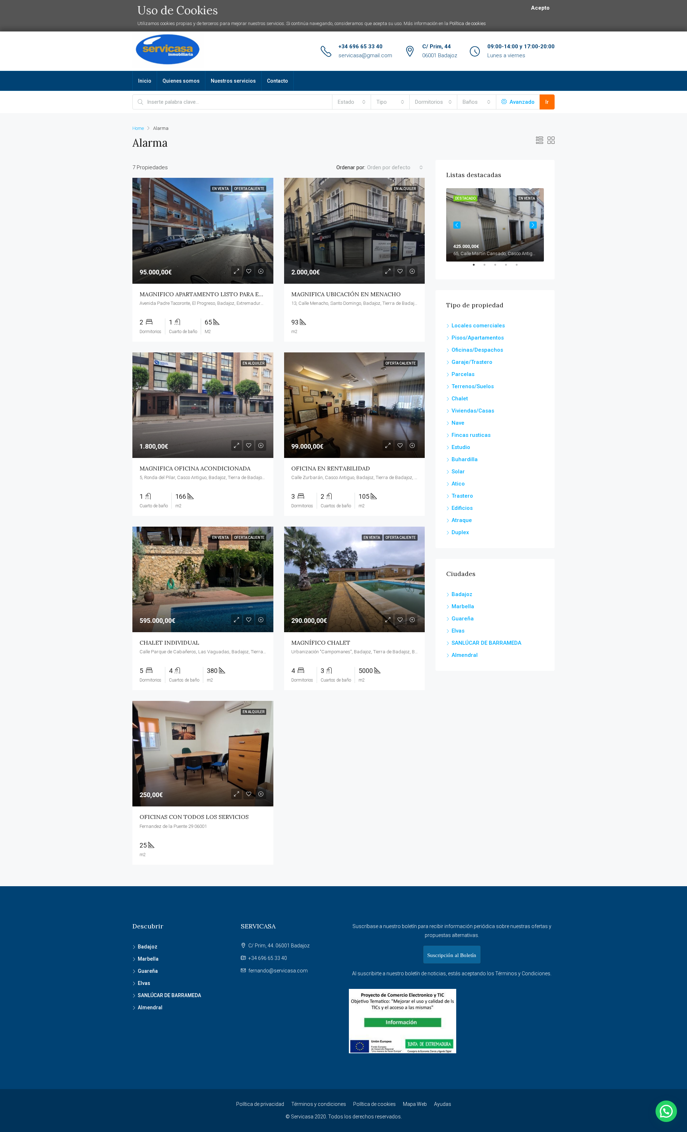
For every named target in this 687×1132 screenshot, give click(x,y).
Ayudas (442, 1104)
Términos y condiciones (318, 1104)
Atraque (462, 520)
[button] (666, 1111)
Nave (458, 423)
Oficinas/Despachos (477, 350)
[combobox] (351, 101)
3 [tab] (498, 267)
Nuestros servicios (233, 81)
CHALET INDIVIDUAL (169, 642)
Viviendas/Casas (473, 411)
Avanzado (521, 102)
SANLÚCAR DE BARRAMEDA (486, 643)
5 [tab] (520, 267)
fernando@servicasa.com (278, 971)
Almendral (465, 655)
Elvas (458, 631)
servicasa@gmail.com (365, 55)
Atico (458, 483)
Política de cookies (467, 23)
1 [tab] (477, 267)
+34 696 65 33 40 (360, 46)
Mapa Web (415, 1104)
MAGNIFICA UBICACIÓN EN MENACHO (346, 294)
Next (533, 225)
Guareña (463, 618)
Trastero (462, 496)
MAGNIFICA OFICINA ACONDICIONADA (195, 468)
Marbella (463, 606)
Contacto (277, 81)
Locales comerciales (478, 325)
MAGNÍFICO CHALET (320, 642)
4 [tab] (509, 267)
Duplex (460, 532)
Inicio (144, 81)
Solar (458, 471)
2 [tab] (488, 267)
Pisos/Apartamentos (478, 338)
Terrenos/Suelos (473, 386)
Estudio (461, 447)
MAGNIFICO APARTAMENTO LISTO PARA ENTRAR (209, 294)
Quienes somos (181, 81)
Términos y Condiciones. (523, 973)
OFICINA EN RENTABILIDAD (330, 468)
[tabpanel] (495, 225)
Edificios (462, 508)
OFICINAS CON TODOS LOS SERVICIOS (194, 816)
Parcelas (463, 374)
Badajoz (462, 594)
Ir (547, 102)
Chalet (460, 398)
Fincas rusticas (471, 435)
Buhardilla (465, 459)
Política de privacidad (260, 1104)
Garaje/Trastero (472, 362)
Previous (457, 225)
